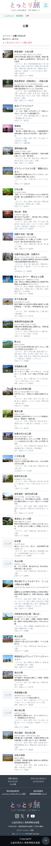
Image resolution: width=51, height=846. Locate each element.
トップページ (8, 16)
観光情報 (19, 16)
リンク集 (13, 784)
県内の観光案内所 (13, 791)
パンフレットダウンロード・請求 (13, 794)
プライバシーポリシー (38, 778)
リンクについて (38, 781)
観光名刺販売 (38, 791)
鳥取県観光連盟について (38, 794)
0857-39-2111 (20, 834)
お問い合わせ (13, 778)
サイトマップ (13, 781)
